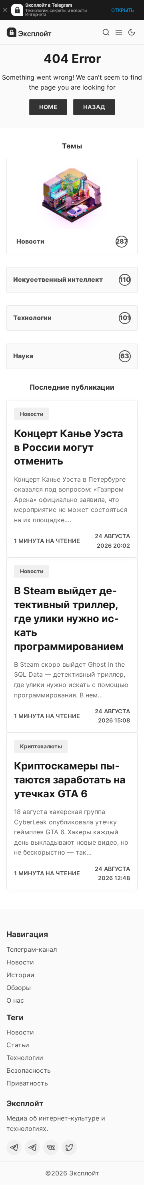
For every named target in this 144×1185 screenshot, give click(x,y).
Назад (94, 106)
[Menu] (119, 32)
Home (48, 106)
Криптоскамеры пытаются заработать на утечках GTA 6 (70, 779)
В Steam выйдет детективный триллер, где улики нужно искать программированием (69, 618)
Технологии (24, 1058)
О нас (15, 1000)
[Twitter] (69, 1147)
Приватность (27, 1083)
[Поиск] (106, 32)
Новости (31, 414)
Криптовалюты (41, 746)
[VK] (50, 1147)
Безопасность (28, 1070)
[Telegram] (14, 1147)
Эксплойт (84, 1173)
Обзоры (18, 988)
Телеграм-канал (31, 949)
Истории (20, 975)
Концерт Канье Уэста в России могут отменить (68, 447)
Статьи (17, 1045)
